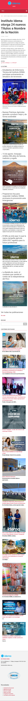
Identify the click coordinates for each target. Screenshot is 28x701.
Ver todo (3, 315)
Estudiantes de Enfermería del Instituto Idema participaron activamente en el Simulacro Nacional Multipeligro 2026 (13, 370)
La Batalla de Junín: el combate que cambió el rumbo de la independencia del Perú (13, 275)
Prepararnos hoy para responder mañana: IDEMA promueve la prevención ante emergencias (14, 197)
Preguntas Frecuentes (8, 693)
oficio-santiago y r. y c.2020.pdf (9, 62)
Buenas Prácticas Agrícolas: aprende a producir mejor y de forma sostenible (15, 114)
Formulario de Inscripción (9, 695)
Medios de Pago (7, 692)
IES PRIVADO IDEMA (5, 658)
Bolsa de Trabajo (7, 690)
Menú (3, 10)
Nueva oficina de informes (8, 476)
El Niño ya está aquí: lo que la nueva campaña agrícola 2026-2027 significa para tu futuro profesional (14, 239)
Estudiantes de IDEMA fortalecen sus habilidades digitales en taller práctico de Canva (12, 637)
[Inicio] (14, 3)
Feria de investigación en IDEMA (10, 595)
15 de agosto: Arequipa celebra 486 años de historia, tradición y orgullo (14, 156)
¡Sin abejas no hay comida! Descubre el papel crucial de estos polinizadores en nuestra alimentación (13, 556)
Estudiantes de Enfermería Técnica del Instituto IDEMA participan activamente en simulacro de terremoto (14, 73)
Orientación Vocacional (9, 687)
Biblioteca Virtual (7, 689)
